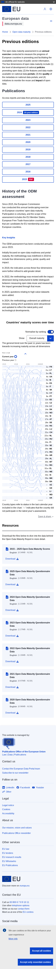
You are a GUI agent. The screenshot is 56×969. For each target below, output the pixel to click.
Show (21, 338)
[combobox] (40, 338)
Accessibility (8, 813)
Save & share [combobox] (45, 516)
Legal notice (8, 805)
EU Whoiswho (9, 861)
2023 (28, 120)
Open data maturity (21, 32)
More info (13, 939)
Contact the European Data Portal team (21, 769)
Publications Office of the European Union (24, 751)
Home (5, 32)
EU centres (28, 912)
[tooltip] (48, 484)
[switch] (26, 332)
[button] (51, 9)
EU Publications (10, 865)
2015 (27, 179)
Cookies (6, 809)
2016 (28, 171)
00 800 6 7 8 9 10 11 (19, 902)
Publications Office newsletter (16, 833)
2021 (28, 135)
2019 (28, 149)
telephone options (20, 905)
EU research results (11, 857)
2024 (27, 112)
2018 (28, 157)
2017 (28, 164)
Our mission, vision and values (17, 827)
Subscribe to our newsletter (15, 773)
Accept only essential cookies (35, 962)
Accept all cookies (41, 951)
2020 (28, 142)
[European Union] (22, 9)
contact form (23, 909)
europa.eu (24, 886)
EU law (5, 849)
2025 (28, 105)
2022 (28, 127)
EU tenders (7, 853)
